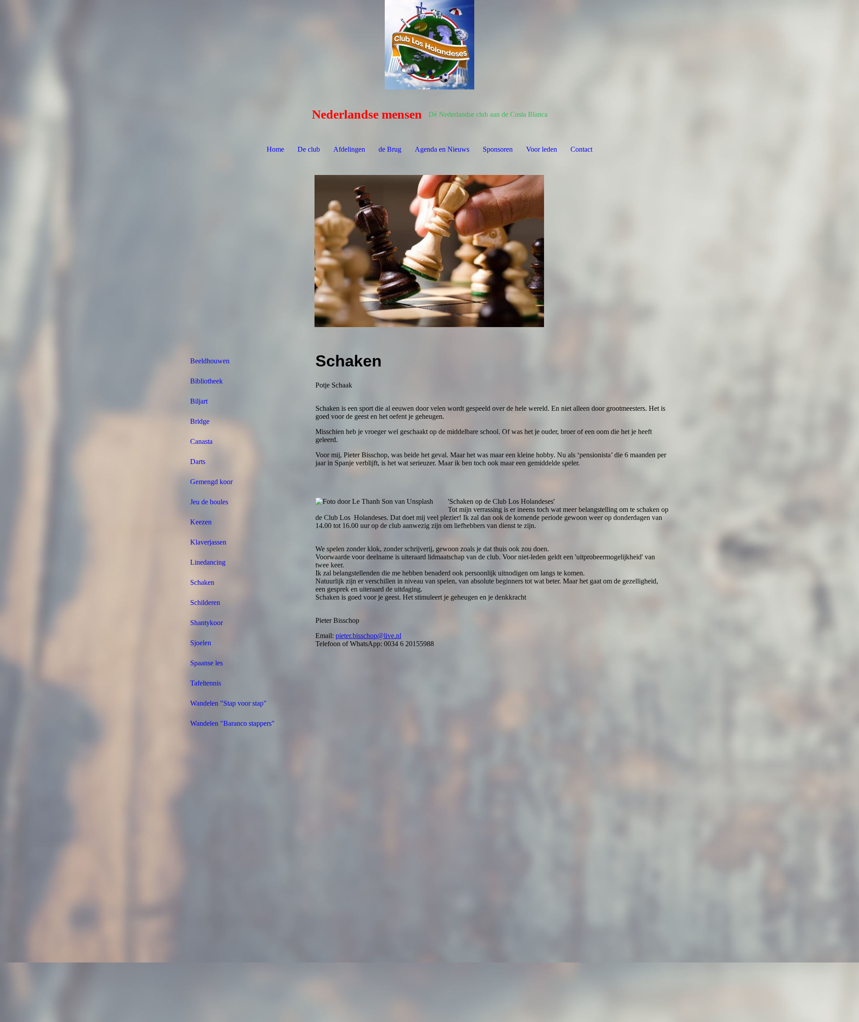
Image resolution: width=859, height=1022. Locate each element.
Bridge (199, 421)
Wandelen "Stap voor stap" (228, 703)
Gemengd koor (211, 481)
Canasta (201, 441)
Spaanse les (206, 663)
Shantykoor (206, 622)
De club (309, 149)
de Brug (389, 149)
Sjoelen (200, 643)
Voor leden (541, 149)
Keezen (201, 522)
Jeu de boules (209, 502)
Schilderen (205, 602)
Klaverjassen (208, 542)
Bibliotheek (206, 381)
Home (275, 149)
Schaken (202, 582)
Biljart (199, 401)
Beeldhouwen (210, 361)
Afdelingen (349, 149)
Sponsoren (498, 149)
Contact (581, 149)
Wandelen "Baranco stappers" (232, 723)
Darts (197, 461)
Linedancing (207, 562)
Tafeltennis (205, 683)
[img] (429, 44)
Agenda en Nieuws (442, 149)
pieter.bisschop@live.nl (368, 635)
